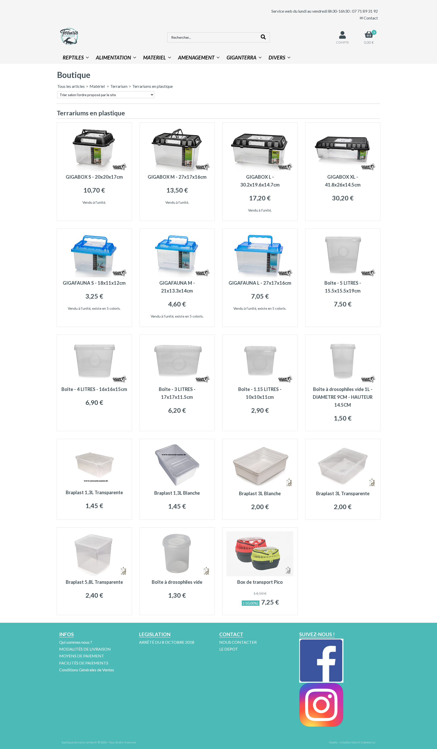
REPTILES (73, 57)
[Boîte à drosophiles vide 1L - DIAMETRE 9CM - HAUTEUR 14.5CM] (342, 382)
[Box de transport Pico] (259, 574)
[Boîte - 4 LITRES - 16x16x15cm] (94, 382)
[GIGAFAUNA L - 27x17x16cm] (259, 275)
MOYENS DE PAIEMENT (81, 655)
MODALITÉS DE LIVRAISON (85, 649)
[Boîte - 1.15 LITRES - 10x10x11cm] (259, 382)
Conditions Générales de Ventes (86, 669)
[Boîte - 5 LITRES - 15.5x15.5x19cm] (342, 275)
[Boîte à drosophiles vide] (177, 574)
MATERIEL (154, 57)
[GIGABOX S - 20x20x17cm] (94, 169)
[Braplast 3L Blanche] (259, 486)
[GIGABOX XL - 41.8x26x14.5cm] (342, 169)
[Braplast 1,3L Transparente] (94, 485)
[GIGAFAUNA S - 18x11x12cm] (94, 275)
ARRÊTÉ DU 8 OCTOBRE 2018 (166, 642)
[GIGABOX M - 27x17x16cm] (177, 169)
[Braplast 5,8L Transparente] (94, 574)
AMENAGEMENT (196, 57)
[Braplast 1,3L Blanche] (177, 485)
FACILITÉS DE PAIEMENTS (83, 662)
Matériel (97, 86)
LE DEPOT (228, 649)
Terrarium (118, 86)
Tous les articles (71, 86)
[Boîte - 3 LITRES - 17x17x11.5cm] (177, 382)
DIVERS (277, 57)
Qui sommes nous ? (75, 642)
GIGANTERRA (241, 57)
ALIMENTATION (113, 57)
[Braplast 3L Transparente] (342, 486)
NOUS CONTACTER (238, 642)
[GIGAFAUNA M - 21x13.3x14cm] (177, 275)
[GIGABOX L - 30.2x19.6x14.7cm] (259, 169)
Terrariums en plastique (152, 86)
